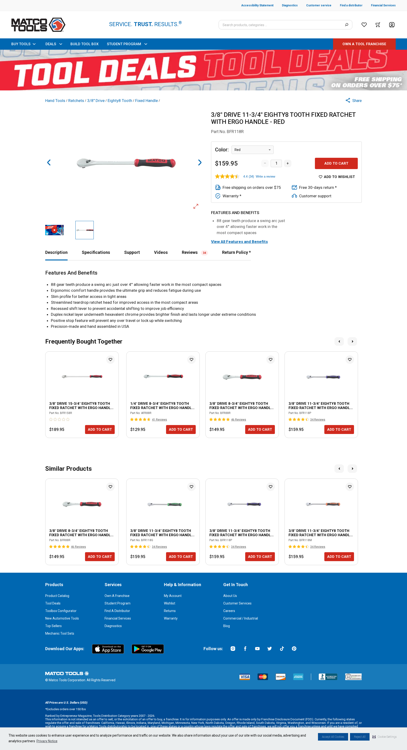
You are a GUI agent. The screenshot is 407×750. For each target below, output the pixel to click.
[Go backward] (49, 162)
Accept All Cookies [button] (333, 736)
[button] (384, 737)
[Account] (392, 25)
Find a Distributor (117, 611)
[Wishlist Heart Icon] (110, 359)
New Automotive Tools (62, 618)
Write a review (265, 176)
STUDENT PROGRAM (124, 44)
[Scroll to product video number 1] (54, 230)
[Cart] (378, 25)
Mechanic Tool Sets (59, 633)
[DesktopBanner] (203, 70)
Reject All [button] (360, 736)
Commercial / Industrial (240, 618)
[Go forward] (200, 162)
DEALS (50, 44)
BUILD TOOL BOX (84, 44)
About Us (230, 596)
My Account (173, 596)
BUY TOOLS (20, 44)
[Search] (347, 25)
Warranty (171, 618)
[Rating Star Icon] (51, 419)
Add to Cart (336, 163)
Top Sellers (53, 626)
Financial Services (118, 618)
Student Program (117, 603)
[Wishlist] (364, 25)
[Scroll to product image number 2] (84, 230)
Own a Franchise (117, 596)
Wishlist (169, 603)
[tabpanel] (203, 300)
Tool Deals (53, 603)
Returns (170, 611)
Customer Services (237, 603)
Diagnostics (113, 626)
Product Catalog (57, 596)
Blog (226, 626)
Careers (229, 611)
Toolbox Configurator (61, 611)
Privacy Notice (47, 741)
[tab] (56, 252)
